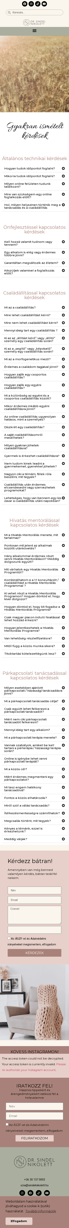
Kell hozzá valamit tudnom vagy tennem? (28, 243)
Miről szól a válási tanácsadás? (26, 805)
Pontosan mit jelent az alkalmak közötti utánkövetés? (28, 547)
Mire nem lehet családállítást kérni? (31, 323)
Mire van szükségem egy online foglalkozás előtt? (28, 195)
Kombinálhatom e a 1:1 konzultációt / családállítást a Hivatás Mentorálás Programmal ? (31, 582)
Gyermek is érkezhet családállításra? (31, 456)
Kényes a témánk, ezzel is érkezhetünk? (23, 830)
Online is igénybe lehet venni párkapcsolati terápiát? (25, 760)
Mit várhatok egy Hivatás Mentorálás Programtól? (31, 571)
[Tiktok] (37, 4)
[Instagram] (31, 4)
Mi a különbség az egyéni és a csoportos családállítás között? (27, 397)
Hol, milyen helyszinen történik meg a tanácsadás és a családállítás (32, 206)
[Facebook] (24, 4)
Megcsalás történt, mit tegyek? (27, 821)
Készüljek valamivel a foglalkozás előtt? (29, 272)
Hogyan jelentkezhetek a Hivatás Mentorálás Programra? (28, 629)
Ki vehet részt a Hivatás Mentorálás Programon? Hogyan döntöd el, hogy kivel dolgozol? (32, 596)
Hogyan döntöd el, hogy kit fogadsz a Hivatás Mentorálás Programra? (32, 608)
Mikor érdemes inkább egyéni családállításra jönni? (26, 407)
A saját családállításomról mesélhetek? (23, 436)
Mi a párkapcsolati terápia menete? (30, 737)
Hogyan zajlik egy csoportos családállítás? (25, 376)
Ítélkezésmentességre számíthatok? (32, 813)
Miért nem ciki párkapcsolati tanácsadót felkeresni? (25, 720)
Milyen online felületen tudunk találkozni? (27, 185)
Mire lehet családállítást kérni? (27, 315)
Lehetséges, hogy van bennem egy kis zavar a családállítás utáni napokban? (32, 499)
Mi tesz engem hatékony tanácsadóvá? (22, 788)
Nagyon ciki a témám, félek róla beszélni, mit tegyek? (27, 475)
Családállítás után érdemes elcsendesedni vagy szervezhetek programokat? (29, 487)
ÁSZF (17, 1125)
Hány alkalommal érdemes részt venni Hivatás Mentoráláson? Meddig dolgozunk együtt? (31, 559)
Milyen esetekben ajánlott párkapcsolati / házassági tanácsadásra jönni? (33, 690)
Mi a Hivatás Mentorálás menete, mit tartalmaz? (31, 536)
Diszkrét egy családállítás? (24, 427)
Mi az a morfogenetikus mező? (27, 359)
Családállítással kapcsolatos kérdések (34, 295)
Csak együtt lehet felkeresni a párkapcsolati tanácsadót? (26, 710)
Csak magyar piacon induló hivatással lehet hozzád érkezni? (32, 618)
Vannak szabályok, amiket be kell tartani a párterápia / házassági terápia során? (32, 748)
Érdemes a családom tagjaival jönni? (31, 367)
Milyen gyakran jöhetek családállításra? (21, 446)
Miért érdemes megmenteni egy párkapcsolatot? (28, 778)
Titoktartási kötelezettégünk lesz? (30, 653)
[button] (34, 30)
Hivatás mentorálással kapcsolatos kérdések (34, 523)
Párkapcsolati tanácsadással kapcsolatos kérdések (34, 675)
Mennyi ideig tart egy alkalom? (27, 730)
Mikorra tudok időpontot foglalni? (29, 176)
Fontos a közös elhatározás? (25, 798)
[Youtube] (44, 4)
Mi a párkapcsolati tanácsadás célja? (31, 701)
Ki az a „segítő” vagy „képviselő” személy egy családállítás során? (28, 350)
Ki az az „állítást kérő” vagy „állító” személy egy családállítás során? (29, 339)
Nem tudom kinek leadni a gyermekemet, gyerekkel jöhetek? (30, 465)
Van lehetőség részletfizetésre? (28, 638)
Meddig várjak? (15, 839)
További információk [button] (40, 1211)
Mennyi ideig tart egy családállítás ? (31, 330)
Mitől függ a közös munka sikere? (29, 646)
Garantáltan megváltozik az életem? (31, 263)
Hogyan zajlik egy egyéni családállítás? (22, 386)
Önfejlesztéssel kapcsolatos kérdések (34, 229)
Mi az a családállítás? (20, 307)
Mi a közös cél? (15, 769)
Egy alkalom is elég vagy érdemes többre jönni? (30, 253)
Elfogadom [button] (19, 1221)
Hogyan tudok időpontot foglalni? (29, 168)
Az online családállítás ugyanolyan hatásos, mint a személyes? (30, 418)
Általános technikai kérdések (34, 158)
